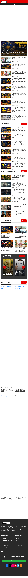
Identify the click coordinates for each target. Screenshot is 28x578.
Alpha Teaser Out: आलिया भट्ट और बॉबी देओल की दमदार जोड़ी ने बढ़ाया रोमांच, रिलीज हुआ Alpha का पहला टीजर (19, 191)
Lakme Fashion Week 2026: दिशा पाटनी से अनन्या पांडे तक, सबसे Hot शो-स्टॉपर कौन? (7, 390)
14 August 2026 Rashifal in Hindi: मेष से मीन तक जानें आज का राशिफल (19, 95)
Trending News (14, 4)
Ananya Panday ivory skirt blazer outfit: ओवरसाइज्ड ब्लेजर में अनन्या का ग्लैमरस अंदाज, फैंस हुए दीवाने (20, 390)
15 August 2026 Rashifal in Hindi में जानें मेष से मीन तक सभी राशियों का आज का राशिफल (19, 88)
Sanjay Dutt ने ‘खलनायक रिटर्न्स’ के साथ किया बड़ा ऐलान (19, 205)
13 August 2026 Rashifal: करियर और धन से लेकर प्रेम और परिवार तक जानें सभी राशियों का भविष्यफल (18, 102)
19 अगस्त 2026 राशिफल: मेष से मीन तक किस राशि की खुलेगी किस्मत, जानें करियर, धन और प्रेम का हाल (19, 81)
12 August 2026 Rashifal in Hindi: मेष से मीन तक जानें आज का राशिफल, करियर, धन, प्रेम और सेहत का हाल (19, 109)
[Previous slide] (4, 267)
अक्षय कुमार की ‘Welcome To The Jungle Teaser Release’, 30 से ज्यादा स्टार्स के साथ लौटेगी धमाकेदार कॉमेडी (19, 199)
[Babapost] (4, 1)
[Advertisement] (14, 25)
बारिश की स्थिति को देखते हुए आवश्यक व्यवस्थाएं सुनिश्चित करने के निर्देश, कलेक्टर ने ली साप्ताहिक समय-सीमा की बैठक (19, 73)
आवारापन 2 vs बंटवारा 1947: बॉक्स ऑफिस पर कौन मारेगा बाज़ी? (19, 212)
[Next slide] (23, 267)
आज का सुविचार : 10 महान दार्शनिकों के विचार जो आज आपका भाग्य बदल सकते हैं (7, 499)
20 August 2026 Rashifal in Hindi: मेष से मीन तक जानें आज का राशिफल (19, 66)
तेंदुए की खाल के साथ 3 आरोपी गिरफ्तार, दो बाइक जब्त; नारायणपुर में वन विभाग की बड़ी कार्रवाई (19, 117)
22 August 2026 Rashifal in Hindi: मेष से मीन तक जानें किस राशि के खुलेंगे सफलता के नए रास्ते (18, 129)
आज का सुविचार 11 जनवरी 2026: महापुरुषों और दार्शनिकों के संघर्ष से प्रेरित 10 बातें (20, 499)
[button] (22, 1)
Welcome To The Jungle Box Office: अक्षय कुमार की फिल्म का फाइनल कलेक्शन (19, 177)
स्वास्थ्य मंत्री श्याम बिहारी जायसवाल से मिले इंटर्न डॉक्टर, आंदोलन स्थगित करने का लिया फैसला (19, 59)
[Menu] (26, 2)
